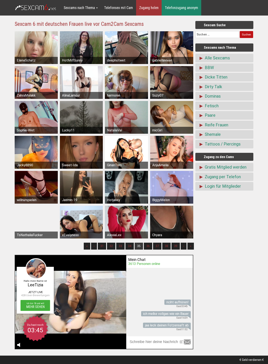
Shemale (213, 134)
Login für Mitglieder (223, 186)
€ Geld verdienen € (252, 359)
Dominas (213, 96)
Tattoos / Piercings (223, 144)
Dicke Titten (216, 77)
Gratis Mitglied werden (225, 167)
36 (148, 246)
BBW (209, 67)
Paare (210, 115)
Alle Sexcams (217, 57)
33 (120, 246)
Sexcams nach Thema (80, 8)
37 (157, 246)
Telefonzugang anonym (181, 8)
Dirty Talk (213, 86)
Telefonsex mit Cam (118, 8)
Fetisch (212, 105)
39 (175, 246)
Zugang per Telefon (223, 176)
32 (111, 246)
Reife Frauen (216, 124)
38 (166, 246)
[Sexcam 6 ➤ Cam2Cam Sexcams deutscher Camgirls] (36, 8)
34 (129, 246)
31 (102, 246)
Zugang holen (148, 8)
